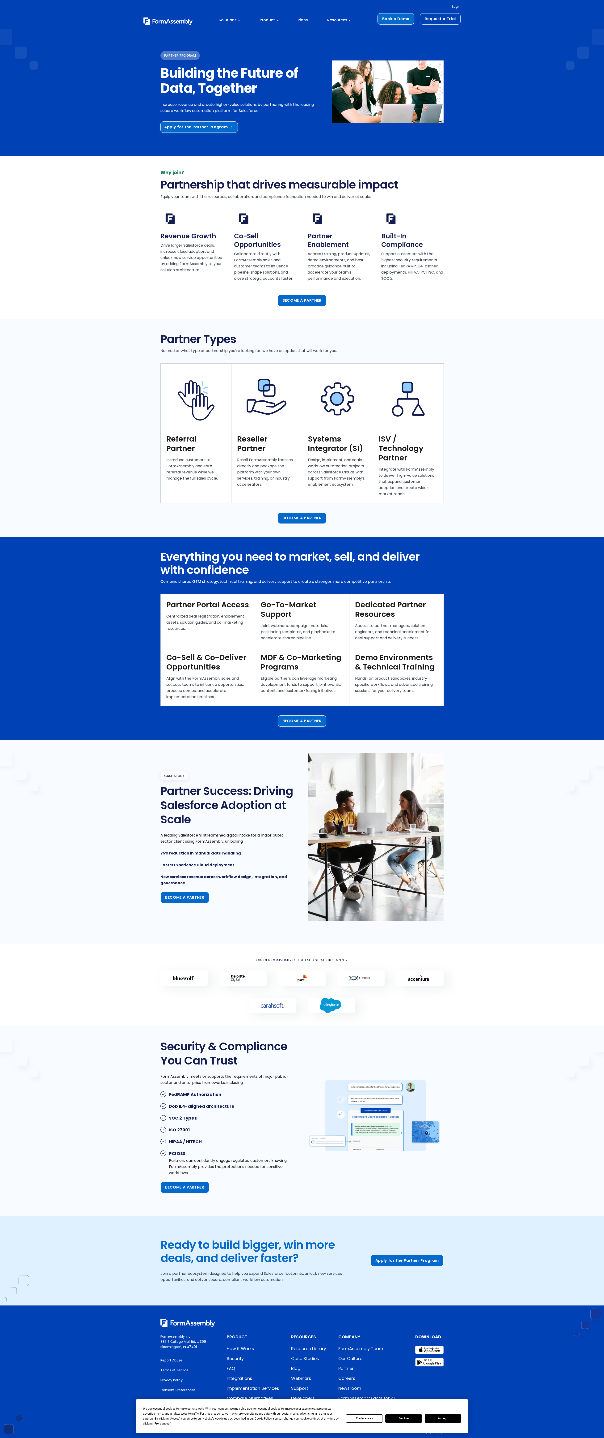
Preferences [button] (162, 1423)
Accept (443, 1418)
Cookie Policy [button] (263, 1418)
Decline (404, 1418)
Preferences (364, 1418)
